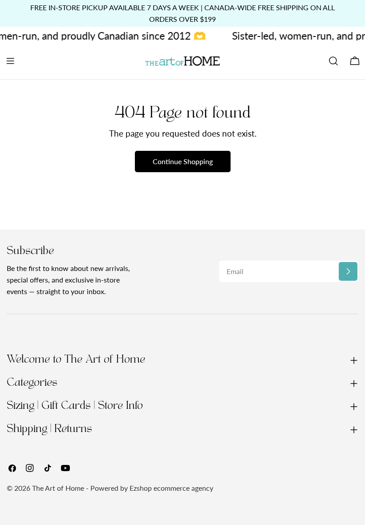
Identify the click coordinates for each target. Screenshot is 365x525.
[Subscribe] (348, 271)
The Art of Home (58, 488)
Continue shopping (183, 161)
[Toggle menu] (10, 61)
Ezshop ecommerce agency (171, 488)
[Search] (333, 61)
